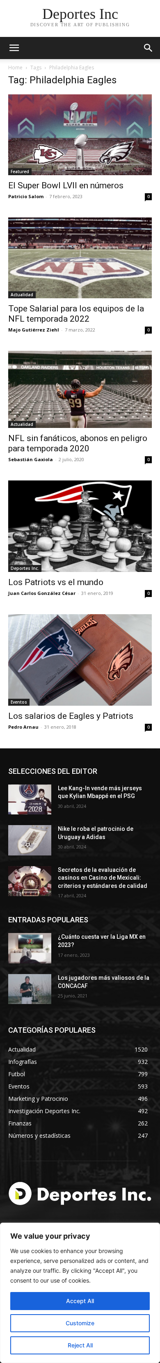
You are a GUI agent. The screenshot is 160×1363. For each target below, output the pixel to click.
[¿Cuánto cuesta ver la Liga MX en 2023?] (29, 948)
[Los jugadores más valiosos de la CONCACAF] (29, 989)
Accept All (80, 1300)
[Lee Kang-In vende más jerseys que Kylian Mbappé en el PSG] (29, 799)
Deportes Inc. (25, 568)
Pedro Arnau (23, 727)
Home (15, 67)
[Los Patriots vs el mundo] (80, 526)
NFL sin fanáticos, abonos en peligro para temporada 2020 (77, 443)
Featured (20, 171)
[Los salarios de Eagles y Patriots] (80, 660)
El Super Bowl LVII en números (65, 185)
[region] (80, 1293)
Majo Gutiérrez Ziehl (33, 330)
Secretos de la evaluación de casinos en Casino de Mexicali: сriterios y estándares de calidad (102, 878)
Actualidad (22, 294)
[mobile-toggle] (14, 48)
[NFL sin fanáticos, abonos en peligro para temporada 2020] (80, 389)
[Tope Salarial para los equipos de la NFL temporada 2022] (80, 257)
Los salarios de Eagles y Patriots (70, 716)
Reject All (80, 1345)
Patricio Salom (25, 196)
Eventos (19, 702)
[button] (148, 48)
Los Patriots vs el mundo (55, 582)
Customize (80, 1323)
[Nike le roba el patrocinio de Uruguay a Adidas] (29, 840)
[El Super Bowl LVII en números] (80, 134)
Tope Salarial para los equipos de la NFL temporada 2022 (76, 314)
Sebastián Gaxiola (30, 459)
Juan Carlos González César (41, 593)
